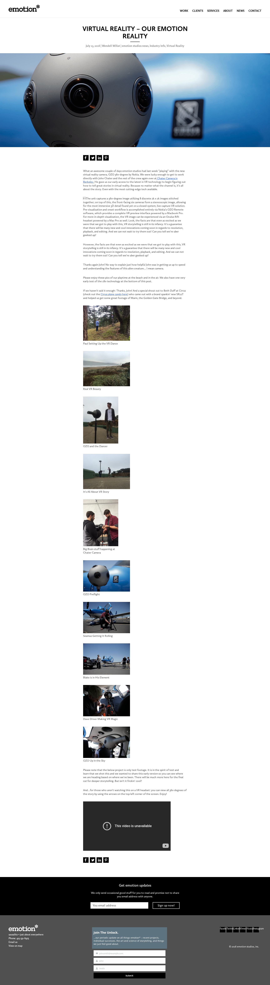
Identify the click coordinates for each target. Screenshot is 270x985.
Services (213, 11)
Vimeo (242, 928)
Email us (13, 942)
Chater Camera (166, 178)
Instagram (256, 928)
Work (184, 11)
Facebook (222, 928)
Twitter (229, 928)
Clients (197, 11)
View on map (15, 945)
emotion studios (24, 8)
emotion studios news (135, 46)
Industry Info (157, 46)
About (228, 11)
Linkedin (236, 928)
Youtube (249, 928)
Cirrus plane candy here (114, 294)
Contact (254, 11)
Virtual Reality (175, 46)
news (240, 11)
